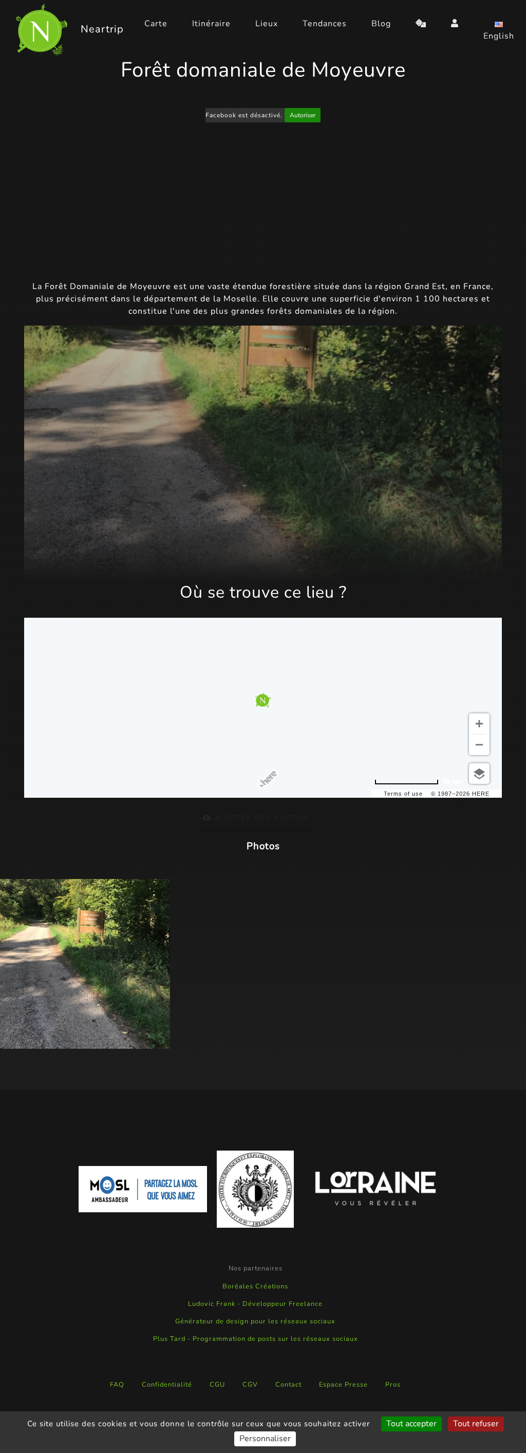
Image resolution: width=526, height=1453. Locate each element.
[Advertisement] (263, 203)
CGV (250, 1384)
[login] (455, 23)
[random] (421, 23)
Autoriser (302, 115)
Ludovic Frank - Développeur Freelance (255, 1303)
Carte (155, 23)
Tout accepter (411, 1423)
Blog (381, 23)
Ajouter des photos (260, 817)
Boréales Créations (255, 1286)
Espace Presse (343, 1384)
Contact (288, 1384)
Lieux (266, 23)
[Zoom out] (479, 744)
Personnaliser (265, 1438)
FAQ (117, 1384)
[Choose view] (479, 773)
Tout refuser (476, 1423)
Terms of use (403, 794)
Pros (393, 1384)
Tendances (325, 23)
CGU (217, 1384)
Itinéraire (211, 23)
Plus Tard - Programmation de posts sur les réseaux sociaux (255, 1338)
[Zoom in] (479, 723)
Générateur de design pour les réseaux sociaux (255, 1321)
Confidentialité (167, 1384)
